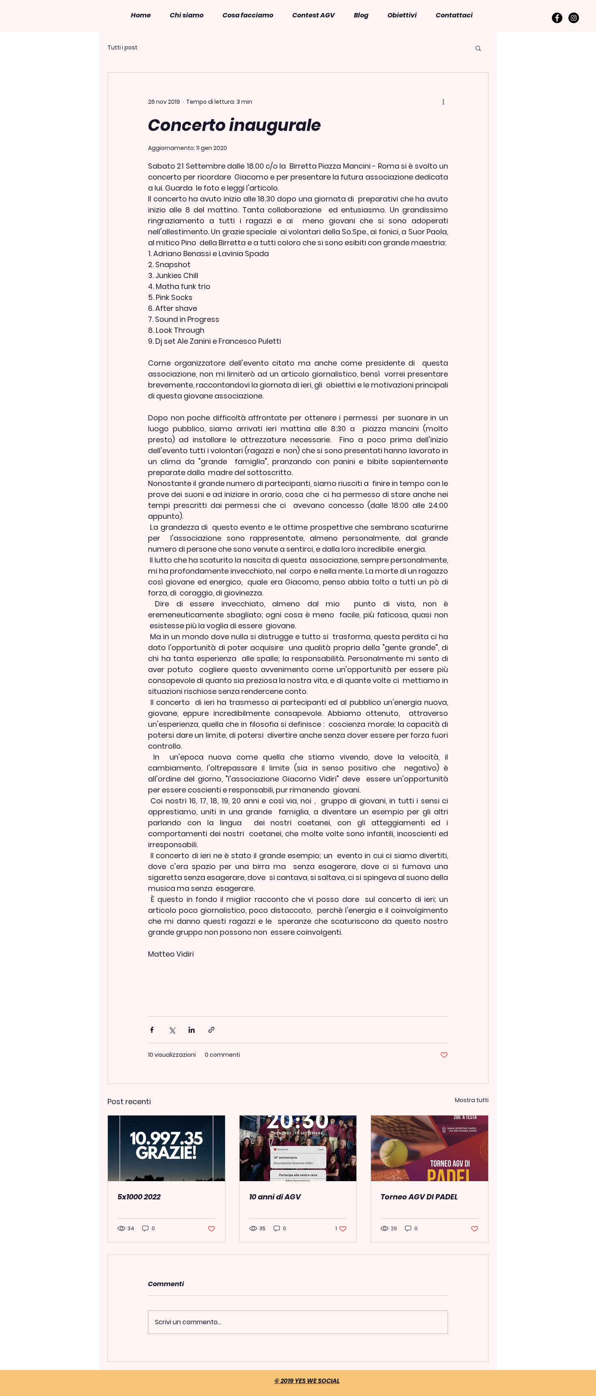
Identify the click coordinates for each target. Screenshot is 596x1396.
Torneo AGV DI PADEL (419, 1197)
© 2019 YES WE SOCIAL (307, 1381)
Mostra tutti (472, 1100)
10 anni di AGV (275, 1197)
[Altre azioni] (443, 102)
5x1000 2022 (139, 1197)
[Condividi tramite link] (211, 1030)
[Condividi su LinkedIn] (191, 1030)
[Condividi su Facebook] (152, 1030)
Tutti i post (122, 47)
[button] (248, 15)
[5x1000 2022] (166, 1148)
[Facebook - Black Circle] (557, 18)
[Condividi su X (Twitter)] (172, 1030)
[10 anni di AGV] (298, 1148)
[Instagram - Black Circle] (573, 18)
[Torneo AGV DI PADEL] (429, 1148)
